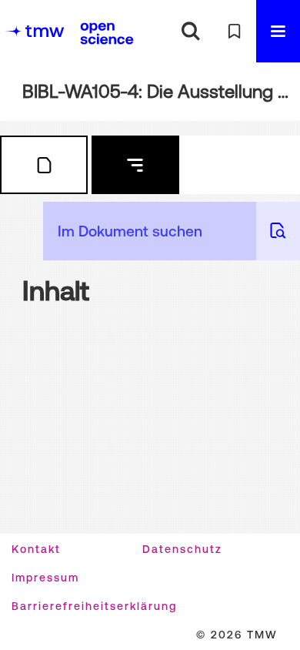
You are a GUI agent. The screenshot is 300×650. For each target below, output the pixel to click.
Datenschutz (182, 549)
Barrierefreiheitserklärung (94, 606)
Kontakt (36, 549)
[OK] (190, 31)
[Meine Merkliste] (234, 31)
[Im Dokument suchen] (278, 231)
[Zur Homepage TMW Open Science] (107, 33)
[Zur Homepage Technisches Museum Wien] (34, 31)
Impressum (45, 577)
